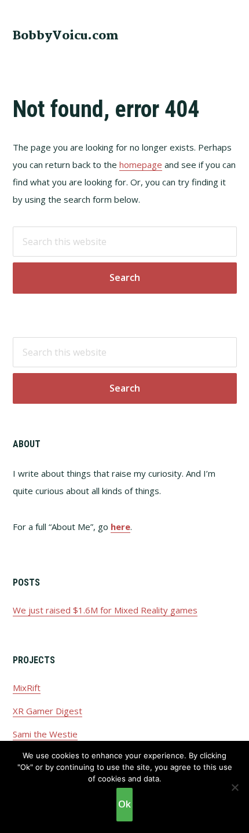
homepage (140, 164)
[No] (234, 787)
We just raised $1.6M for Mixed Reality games (105, 610)
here (120, 526)
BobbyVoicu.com (66, 36)
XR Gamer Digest (47, 711)
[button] (229, 34)
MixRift (27, 687)
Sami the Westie (45, 734)
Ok (124, 804)
